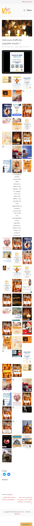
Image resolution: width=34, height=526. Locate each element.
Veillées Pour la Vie (24, 46)
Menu (29, 10)
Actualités (9, 494)
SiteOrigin (17, 514)
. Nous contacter (28, 1)
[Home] (6, 10)
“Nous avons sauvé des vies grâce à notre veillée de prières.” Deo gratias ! (25, 500)
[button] (12, 66)
